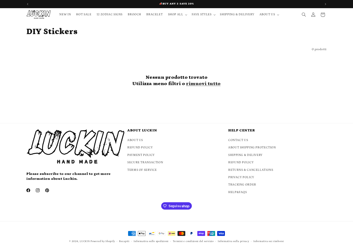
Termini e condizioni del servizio (193, 241)
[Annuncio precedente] (27, 4)
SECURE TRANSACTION (145, 162)
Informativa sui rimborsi (268, 241)
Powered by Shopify (102, 241)
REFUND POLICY (140, 147)
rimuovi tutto (203, 83)
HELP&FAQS (237, 192)
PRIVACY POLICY (241, 177)
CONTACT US (238, 140)
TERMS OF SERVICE (142, 170)
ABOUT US (135, 140)
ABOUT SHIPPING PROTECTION (252, 147)
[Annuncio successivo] (325, 4)
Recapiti (124, 241)
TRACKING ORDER (242, 184)
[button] (177, 14)
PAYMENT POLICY (141, 155)
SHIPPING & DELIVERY (245, 155)
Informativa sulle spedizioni (151, 241)
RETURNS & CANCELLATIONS (250, 170)
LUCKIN (85, 241)
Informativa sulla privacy (233, 241)
